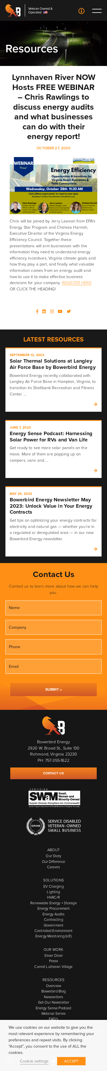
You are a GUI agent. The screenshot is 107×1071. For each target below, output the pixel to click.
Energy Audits (54, 914)
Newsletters (53, 997)
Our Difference (53, 861)
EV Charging (53, 886)
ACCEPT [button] (71, 1061)
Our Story (53, 856)
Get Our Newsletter (53, 1002)
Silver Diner (53, 955)
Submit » (53, 689)
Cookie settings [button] (34, 1061)
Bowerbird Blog (53, 991)
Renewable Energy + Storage (53, 903)
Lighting (53, 892)
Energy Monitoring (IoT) (53, 936)
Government (53, 925)
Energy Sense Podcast (54, 1008)
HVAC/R (53, 897)
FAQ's (53, 1019)
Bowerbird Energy (13, 10)
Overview (53, 985)
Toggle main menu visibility (97, 11)
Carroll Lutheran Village (53, 966)
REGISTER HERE (77, 283)
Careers (53, 867)
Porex (53, 961)
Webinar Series (53, 1013)
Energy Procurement (53, 908)
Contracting (53, 919)
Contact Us (81, 12)
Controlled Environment (53, 930)
